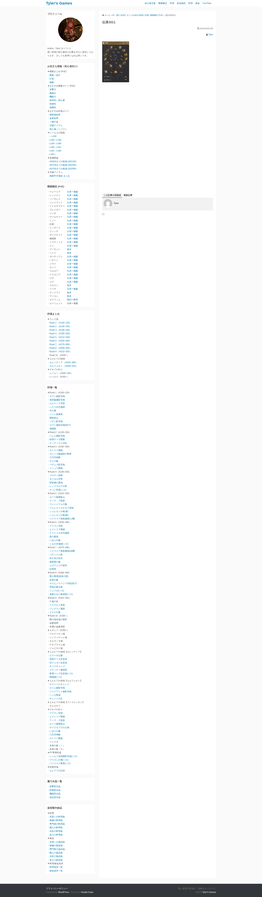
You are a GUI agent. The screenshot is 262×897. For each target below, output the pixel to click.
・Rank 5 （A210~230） (59, 337)
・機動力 (51, 96)
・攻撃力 (51, 89)
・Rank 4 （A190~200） (59, 333)
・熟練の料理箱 (55, 820)
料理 (190, 3)
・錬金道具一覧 (55, 871)
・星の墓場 (52, 536)
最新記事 (128, 195)
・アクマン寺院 (55, 526)
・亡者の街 (52, 601)
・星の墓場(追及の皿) (57, 576)
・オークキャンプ (56, 666)
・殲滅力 (51, 93)
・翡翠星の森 (53, 562)
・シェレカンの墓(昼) (57, 511)
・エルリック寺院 (56, 403)
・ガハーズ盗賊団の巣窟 (59, 454)
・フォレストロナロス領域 (60, 508)
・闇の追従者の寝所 (57, 619)
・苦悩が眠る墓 (55, 587)
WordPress (63, 892)
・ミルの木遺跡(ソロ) (57, 544)
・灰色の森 (52, 580)
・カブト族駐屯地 (56, 396)
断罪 (76, 299)
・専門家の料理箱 (56, 824)
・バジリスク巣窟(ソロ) (59, 763)
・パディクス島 (55, 554)
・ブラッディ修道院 (57, 670)
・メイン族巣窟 (55, 414)
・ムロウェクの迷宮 (57, 565)
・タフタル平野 (55, 479)
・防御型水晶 (53, 790)
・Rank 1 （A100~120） (59, 323)
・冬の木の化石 (55, 558)
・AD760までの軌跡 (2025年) (61, 169)
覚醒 (76, 192)
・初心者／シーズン (57, 129)
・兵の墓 (51, 410)
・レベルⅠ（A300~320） (60, 373)
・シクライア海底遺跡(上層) (61, 518)
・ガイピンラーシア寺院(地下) (62, 583)
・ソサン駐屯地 (55, 421)
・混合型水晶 (53, 797)
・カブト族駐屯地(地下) (59, 425)
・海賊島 (51, 428)
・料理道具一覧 (55, 867)
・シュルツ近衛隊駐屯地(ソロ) (62, 756)
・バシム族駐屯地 (56, 436)
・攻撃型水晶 (53, 786)
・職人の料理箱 (55, 827)
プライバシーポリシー (57, 888)
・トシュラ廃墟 (55, 468)
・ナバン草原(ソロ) (56, 490)
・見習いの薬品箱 (56, 842)
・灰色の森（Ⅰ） (56, 745)
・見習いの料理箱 (56, 817)
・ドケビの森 (53, 612)
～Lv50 (53, 136)
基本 (69, 249)
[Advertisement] (157, 119)
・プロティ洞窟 (55, 475)
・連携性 (51, 107)
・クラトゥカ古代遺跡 (58, 533)
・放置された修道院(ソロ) (60, 594)
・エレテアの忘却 (56, 770)
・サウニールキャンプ (58, 684)
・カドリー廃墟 (55, 450)
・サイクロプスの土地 (58, 727)
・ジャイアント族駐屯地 (59, 691)
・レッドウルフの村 (57, 486)
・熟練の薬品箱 (55, 845)
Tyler (210, 34)
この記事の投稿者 (112, 195)
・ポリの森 (52, 461)
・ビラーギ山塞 (55, 655)
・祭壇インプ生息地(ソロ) (60, 673)
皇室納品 (181, 3)
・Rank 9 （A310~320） (59, 351)
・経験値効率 (53, 115)
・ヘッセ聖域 (53, 695)
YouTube (207, 3)
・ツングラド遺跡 (56, 609)
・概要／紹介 (53, 75)
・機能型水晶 (53, 793)
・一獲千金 (52, 122)
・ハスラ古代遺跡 (56, 407)
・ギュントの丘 (55, 698)
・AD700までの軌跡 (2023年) (61, 165)
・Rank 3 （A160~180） (59, 330)
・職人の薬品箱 (55, 853)
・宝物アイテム (55, 125)
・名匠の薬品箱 (55, 856)
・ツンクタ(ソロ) (55, 590)
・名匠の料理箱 (55, 831)
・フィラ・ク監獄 (56, 500)
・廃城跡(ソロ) (54, 677)
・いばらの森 (53, 540)
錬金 (197, 3)
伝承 (69, 192)
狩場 (172, 3)
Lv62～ (53, 154)
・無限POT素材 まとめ (58, 176)
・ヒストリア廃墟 (56, 529)
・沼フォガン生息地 (57, 663)
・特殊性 (51, 104)
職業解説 (162, 3)
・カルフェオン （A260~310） (62, 366)
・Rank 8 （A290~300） (59, 348)
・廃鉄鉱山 (52, 418)
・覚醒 (50, 82)
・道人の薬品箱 (55, 860)
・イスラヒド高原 (56, 605)
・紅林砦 (51, 569)
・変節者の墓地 (55, 482)
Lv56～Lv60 (55, 143)
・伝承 (50, 78)
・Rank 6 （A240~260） (59, 341)
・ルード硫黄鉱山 (56, 497)
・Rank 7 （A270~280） (59, 344)
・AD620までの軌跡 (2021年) (61, 161)
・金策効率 (52, 118)
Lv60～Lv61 (55, 147)
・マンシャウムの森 (57, 504)
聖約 (69, 299)
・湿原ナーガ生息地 (57, 659)
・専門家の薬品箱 (56, 849)
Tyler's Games (59, 3)
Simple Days (87, 892)
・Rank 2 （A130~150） (59, 326)
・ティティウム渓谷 (57, 443)
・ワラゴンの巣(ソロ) (57, 760)
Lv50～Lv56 (55, 140)
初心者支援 (150, 3)
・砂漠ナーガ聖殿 (56, 439)
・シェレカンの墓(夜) (57, 515)
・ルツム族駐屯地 (56, 688)
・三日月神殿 (53, 457)
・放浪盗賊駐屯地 (56, 400)
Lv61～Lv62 (55, 151)
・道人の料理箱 (55, 835)
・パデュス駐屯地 (56, 464)
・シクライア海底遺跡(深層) (61, 551)
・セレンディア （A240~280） (62, 362)
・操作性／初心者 (56, 100)
